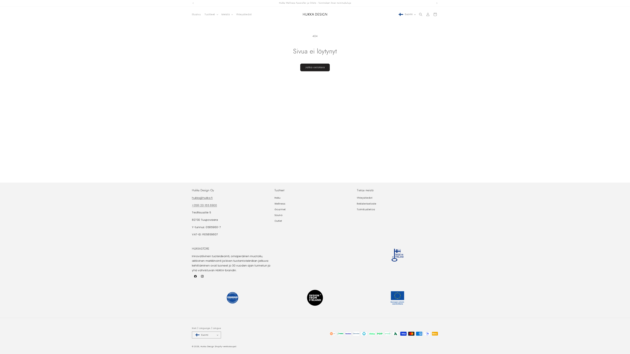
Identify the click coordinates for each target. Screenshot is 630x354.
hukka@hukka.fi (202, 198)
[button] (211, 14)
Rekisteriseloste (366, 203)
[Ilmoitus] (437, 3)
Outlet (278, 221)
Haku (277, 197)
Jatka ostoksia (315, 67)
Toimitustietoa (366, 209)
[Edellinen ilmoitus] (193, 3)
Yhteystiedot (364, 197)
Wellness (279, 203)
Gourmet (280, 209)
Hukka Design (207, 346)
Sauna (278, 215)
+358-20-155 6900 (204, 205)
